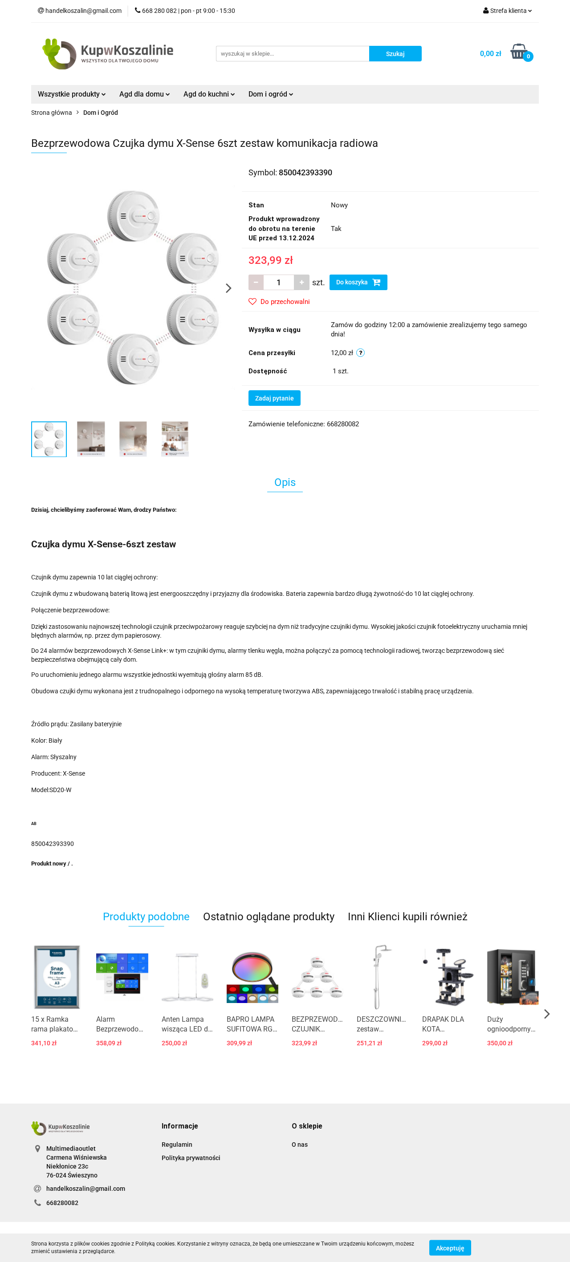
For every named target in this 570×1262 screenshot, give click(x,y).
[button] (180, 1126)
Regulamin (177, 1144)
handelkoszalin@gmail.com (85, 1188)
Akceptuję (450, 1247)
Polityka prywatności (191, 1157)
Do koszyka (352, 282)
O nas (300, 1144)
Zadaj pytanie (274, 398)
